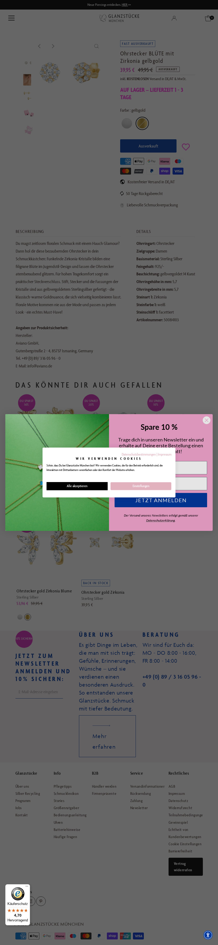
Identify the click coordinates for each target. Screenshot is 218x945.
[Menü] (27, 887)
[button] (208, 935)
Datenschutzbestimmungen (139, 454)
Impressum (164, 454)
